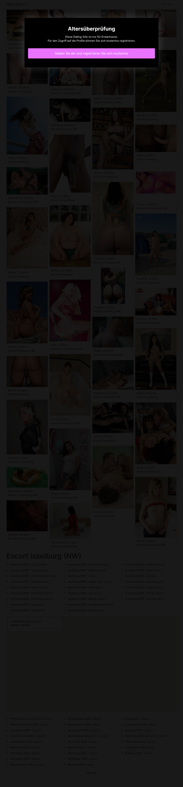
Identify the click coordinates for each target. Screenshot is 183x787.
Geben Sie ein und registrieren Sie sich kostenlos (91, 53)
